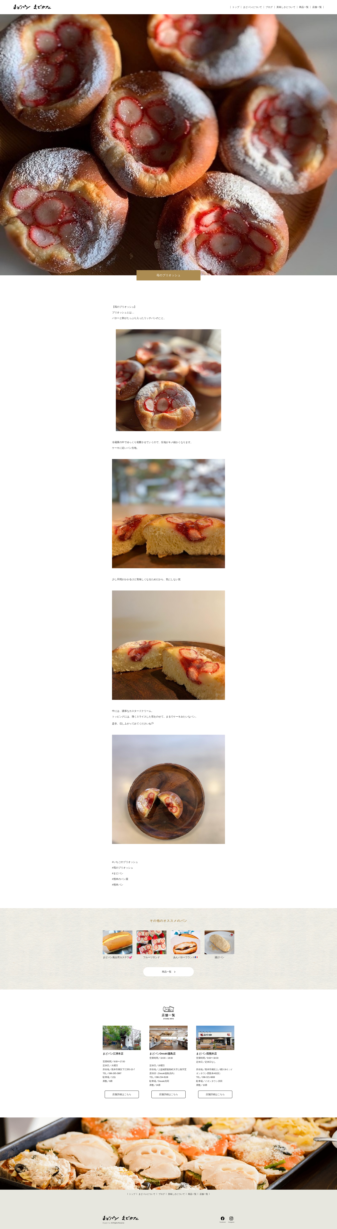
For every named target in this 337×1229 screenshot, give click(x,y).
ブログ (269, 7)
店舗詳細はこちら (121, 1094)
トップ (235, 7)
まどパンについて (252, 7)
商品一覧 (304, 7)
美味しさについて (285, 7)
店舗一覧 (317, 7)
